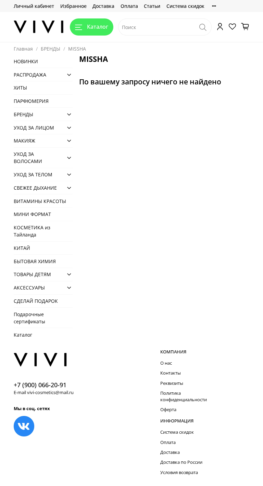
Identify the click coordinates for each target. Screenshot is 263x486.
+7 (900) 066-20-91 (40, 385)
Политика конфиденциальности (183, 396)
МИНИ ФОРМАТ (32, 214)
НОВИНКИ (26, 61)
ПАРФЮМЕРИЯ (31, 101)
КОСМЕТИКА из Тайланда (32, 231)
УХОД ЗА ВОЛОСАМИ (28, 157)
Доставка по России (181, 462)
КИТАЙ (22, 248)
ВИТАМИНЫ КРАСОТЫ (40, 201)
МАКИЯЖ (24, 140)
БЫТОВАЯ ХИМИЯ (35, 261)
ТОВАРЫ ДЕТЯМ (32, 274)
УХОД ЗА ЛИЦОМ (34, 127)
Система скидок (185, 6)
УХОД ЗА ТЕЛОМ (33, 174)
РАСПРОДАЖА (30, 74)
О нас (166, 363)
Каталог (97, 26)
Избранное (73, 6)
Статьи (152, 6)
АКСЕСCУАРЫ (29, 287)
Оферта (168, 410)
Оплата (129, 6)
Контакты (170, 373)
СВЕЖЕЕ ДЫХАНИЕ (35, 188)
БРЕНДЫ (50, 48)
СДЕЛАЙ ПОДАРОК (36, 301)
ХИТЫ (20, 87)
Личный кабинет (34, 6)
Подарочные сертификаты (29, 318)
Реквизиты (171, 383)
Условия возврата (179, 472)
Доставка (103, 6)
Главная (23, 48)
